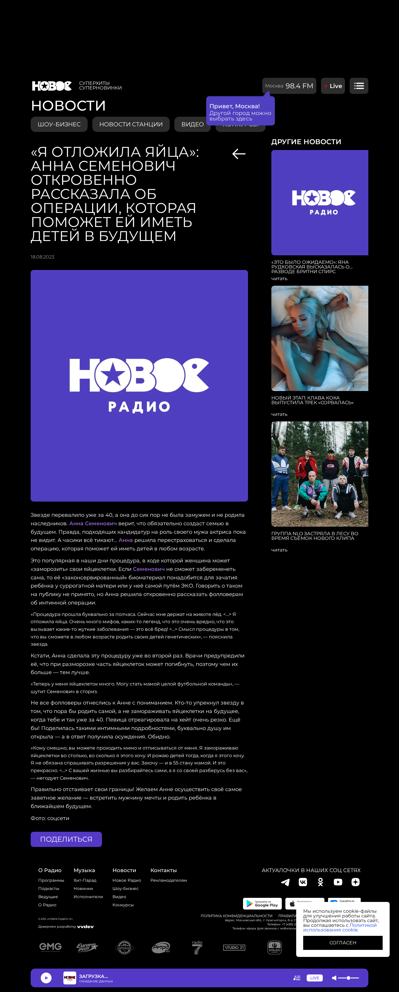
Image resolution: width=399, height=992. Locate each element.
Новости (124, 870)
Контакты (163, 870)
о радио (50, 870)
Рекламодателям (168, 880)
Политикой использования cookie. (340, 927)
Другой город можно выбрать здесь (240, 115)
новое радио (126, 880)
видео (192, 124)
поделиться (66, 839)
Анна (126, 540)
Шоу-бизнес (59, 124)
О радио (47, 904)
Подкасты (48, 888)
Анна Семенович (93, 523)
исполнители (88, 896)
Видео (119, 896)
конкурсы (123, 904)
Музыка (84, 870)
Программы (51, 880)
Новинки (83, 888)
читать (279, 278)
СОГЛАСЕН (342, 943)
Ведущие (48, 896)
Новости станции (131, 124)
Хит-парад (85, 880)
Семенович (149, 569)
